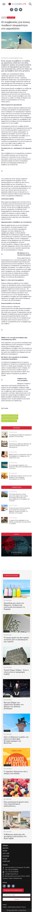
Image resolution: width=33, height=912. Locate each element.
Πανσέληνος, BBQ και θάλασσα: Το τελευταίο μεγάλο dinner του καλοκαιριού (20, 445)
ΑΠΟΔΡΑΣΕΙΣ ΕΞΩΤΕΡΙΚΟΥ (9, 415)
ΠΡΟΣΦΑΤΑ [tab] (16, 428)
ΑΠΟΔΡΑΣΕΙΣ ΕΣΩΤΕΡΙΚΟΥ (9, 418)
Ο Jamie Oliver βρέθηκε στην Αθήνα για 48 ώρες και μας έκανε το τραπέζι (20, 521)
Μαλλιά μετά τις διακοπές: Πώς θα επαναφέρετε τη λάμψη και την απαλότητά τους (20, 456)
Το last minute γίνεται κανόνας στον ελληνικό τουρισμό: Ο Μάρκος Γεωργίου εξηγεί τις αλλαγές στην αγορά (19, 510)
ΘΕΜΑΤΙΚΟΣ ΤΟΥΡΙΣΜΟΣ (9, 421)
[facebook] (11, 9)
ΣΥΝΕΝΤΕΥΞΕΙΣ (16, 487)
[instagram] (16, 9)
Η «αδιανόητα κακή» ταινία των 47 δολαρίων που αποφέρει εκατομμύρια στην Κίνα (20, 477)
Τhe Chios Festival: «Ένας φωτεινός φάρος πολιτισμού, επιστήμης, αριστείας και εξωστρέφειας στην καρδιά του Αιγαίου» (19, 497)
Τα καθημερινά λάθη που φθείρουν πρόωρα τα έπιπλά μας (20, 435)
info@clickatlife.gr (11, 874)
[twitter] (20, 9)
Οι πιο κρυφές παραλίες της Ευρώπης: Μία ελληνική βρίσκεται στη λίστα (20, 466)
